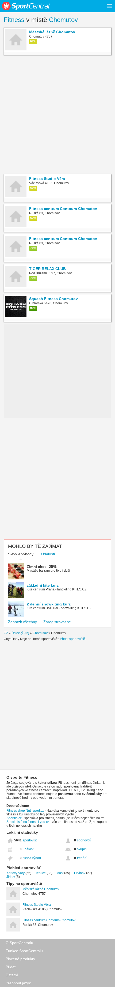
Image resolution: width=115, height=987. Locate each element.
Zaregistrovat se (57, 622)
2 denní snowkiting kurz (49, 604)
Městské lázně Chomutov (40, 889)
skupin (82, 849)
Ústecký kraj (20, 633)
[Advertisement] (57, 115)
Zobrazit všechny (22, 622)
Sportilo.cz (14, 818)
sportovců (84, 840)
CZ (6, 633)
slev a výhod (32, 858)
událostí (28, 849)
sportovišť (30, 840)
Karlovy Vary (15, 873)
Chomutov (63, 19)
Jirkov (10, 877)
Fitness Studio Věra (36, 905)
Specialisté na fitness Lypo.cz (27, 822)
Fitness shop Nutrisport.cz (25, 810)
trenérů (82, 858)
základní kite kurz (43, 585)
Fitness (14, 19)
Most (59, 873)
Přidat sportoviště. (73, 639)
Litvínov (79, 873)
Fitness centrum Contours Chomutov (48, 920)
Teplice (40, 873)
